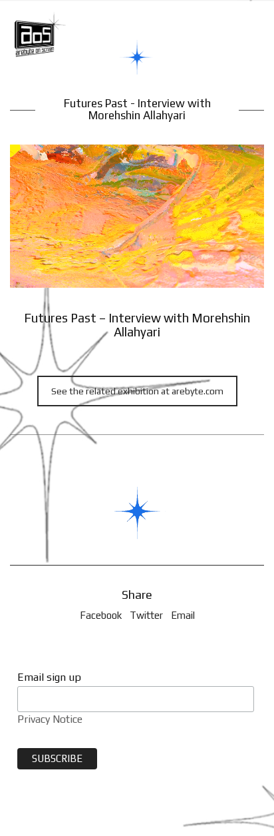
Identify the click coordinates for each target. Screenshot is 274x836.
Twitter (146, 615)
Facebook (101, 615)
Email (183, 615)
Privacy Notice (49, 719)
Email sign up (49, 677)
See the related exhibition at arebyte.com (137, 391)
